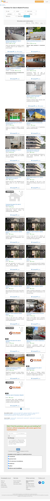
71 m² (9, 315)
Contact (2, 482)
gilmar (10, 465)
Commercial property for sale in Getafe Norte (14, 123)
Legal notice (3, 483)
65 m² (30, 261)
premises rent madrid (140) (18, 413)
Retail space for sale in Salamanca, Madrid (36, 341)
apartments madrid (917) (28, 413)
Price (19, 14)
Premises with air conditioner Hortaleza (13, 69)
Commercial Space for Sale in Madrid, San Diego (13, 150)
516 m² (10, 343)
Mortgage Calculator (30, 483)
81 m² (9, 397)
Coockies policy (4, 487)
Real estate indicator (30, 485)
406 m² (31, 315)
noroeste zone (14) (20, 418)
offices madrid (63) (20, 415)
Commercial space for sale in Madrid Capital (13, 205)
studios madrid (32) (16, 414)
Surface (30, 14)
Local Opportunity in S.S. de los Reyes (35, 177)
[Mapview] (33, 23)
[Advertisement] (15, 95)
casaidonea (12, 456)
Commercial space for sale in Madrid (13, 341)
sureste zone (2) (33, 418)
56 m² (9, 179)
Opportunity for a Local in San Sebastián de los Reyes (13, 177)
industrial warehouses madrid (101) (10, 415)
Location (20, 51)
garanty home (12, 458)
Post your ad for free (39, 1)
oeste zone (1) (26, 418)
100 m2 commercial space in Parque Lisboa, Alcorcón (34, 96)
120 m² (10, 206)
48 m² (30, 179)
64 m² (30, 234)
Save (15, 51)
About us (3, 480)
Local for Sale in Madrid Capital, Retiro (14, 232)
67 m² (9, 261)
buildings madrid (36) (31, 414)
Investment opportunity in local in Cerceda (35, 314)
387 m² (10, 125)
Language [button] (28, 489)
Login (47, 1)
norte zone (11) (6, 419)
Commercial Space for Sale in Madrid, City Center (13, 41)
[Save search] (37, 23)
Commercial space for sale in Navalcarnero (34, 69)
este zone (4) (38, 418)
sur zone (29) (12, 419)
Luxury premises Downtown (34, 41)
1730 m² (31, 125)
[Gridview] (28, 23)
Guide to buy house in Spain (30, 487)
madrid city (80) (13, 418)
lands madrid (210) (27, 415)
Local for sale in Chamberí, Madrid (15, 395)
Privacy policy (3, 485)
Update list (26, 16)
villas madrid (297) (24, 414)
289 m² (31, 43)
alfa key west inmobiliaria (15, 468)
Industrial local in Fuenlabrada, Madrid (35, 123)
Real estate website (17, 483)
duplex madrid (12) (36, 413)
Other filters (20, 16)
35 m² (30, 152)
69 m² (9, 234)
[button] (5, 5)
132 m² (10, 152)
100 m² (31, 97)
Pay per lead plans (17, 480)
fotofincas (11, 463)
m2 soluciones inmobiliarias (16, 461)
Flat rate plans (16, 482)
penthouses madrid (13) (8, 414)
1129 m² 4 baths (13, 70)
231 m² (31, 70)
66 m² (9, 288)
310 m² (10, 43)
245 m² (10, 370)
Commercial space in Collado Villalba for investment (13, 368)
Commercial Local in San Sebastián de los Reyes (33, 150)
